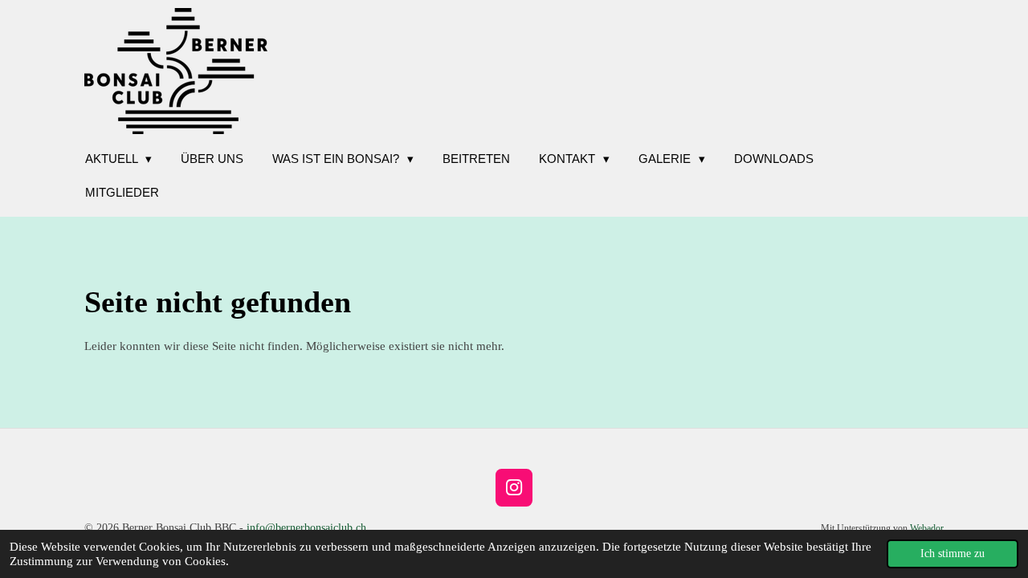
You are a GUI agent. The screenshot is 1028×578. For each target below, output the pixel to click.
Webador (927, 528)
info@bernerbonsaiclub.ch (306, 528)
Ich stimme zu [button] (952, 553)
